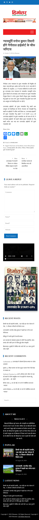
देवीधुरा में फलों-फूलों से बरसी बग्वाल (12, 336)
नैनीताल (23, 148)
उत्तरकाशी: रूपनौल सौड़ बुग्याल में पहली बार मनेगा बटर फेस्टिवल (25, 468)
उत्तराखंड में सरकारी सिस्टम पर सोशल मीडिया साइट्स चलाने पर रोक (11, 163)
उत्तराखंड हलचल (13, 142)
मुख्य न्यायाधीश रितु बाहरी (8, 150)
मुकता (4, 368)
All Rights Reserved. (24, 516)
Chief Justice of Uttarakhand (16, 145)
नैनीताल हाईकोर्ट (29, 148)
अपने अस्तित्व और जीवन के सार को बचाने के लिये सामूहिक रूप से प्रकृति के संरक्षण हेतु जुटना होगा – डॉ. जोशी (19, 376)
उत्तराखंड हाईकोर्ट (11, 148)
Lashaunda (6, 361)
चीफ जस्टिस (18, 148)
